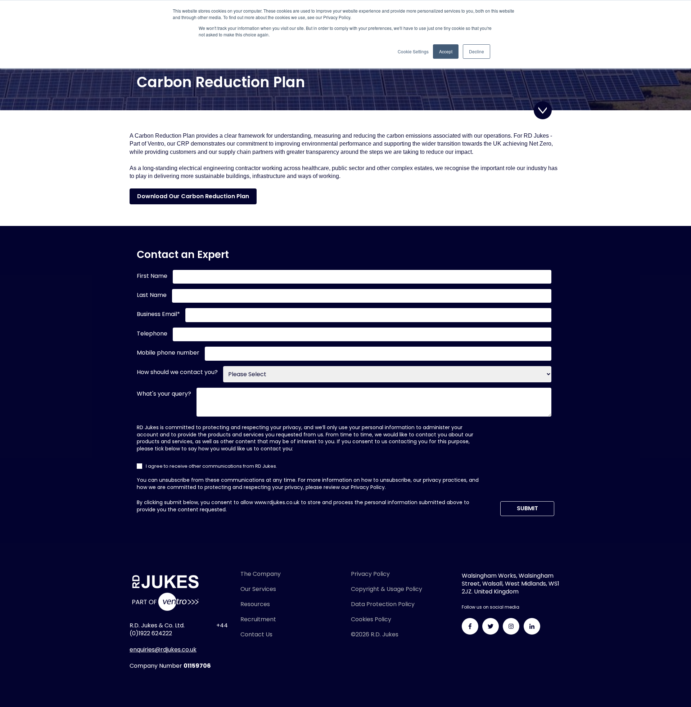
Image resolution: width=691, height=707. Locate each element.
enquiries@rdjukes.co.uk (163, 649)
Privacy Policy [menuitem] (370, 574)
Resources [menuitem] (255, 604)
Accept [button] (445, 51)
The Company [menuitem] (260, 574)
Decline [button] (476, 51)
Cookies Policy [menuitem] (371, 619)
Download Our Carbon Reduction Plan (193, 196)
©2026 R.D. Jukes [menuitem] (374, 634)
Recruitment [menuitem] (258, 619)
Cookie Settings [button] (413, 51)
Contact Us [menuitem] (256, 634)
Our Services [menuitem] (258, 589)
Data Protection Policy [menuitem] (383, 604)
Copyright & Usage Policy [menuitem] (386, 589)
